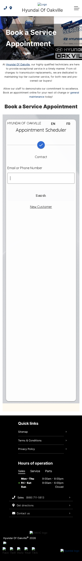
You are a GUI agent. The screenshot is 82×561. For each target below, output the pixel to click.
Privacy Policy (26, 449)
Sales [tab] (21, 471)
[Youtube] (27, 551)
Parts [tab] (48, 471)
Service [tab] (35, 471)
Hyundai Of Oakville (18, 64)
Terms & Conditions (30, 440)
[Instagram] (20, 551)
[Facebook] (6, 551)
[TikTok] (35, 551)
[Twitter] (13, 551)
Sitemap (23, 431)
